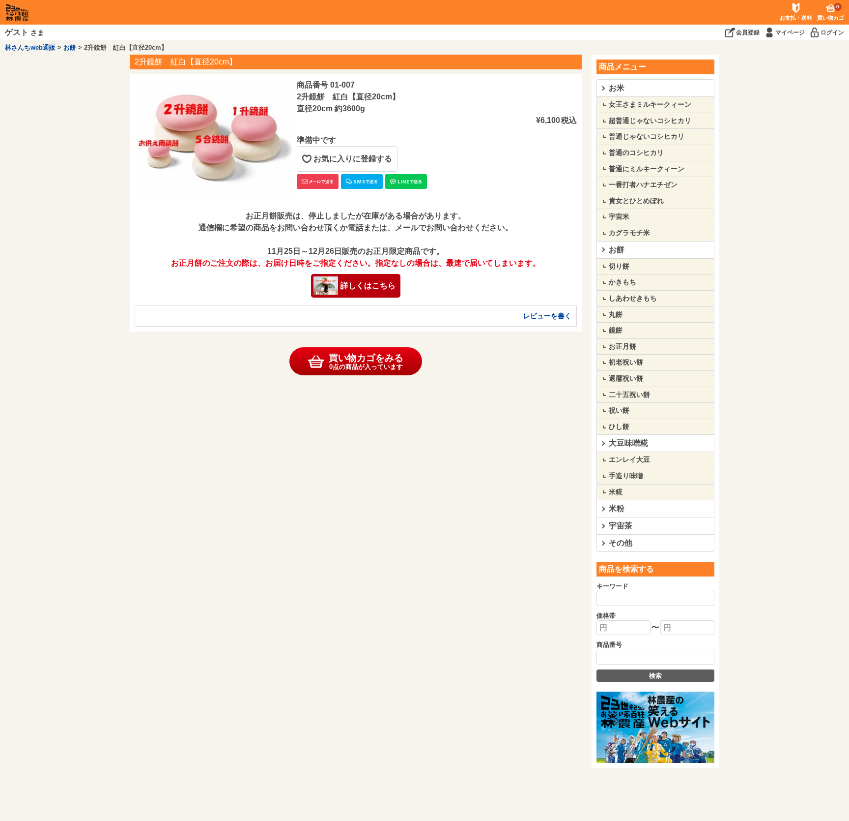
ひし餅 (619, 426)
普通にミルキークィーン (646, 169)
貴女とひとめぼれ (636, 201)
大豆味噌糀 (628, 443)
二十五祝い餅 (629, 394)
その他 (620, 543)
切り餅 (619, 266)
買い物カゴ (830, 12)
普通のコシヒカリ (636, 152)
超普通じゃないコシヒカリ (650, 120)
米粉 (616, 508)
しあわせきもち (633, 298)
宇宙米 (619, 216)
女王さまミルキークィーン (650, 104)
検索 (655, 675)
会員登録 (748, 32)
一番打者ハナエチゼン (643, 184)
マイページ (790, 32)
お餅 (69, 47)
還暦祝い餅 (626, 378)
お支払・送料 (796, 18)
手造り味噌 (626, 476)
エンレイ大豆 (629, 459)
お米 (616, 88)
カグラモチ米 (629, 233)
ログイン (832, 32)
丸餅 (616, 314)
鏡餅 (616, 330)
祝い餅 (619, 410)
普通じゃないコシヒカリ (646, 136)
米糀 (616, 492)
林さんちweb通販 (30, 47)
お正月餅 (622, 346)
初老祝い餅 (626, 362)
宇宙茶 (620, 525)
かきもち (622, 282)
